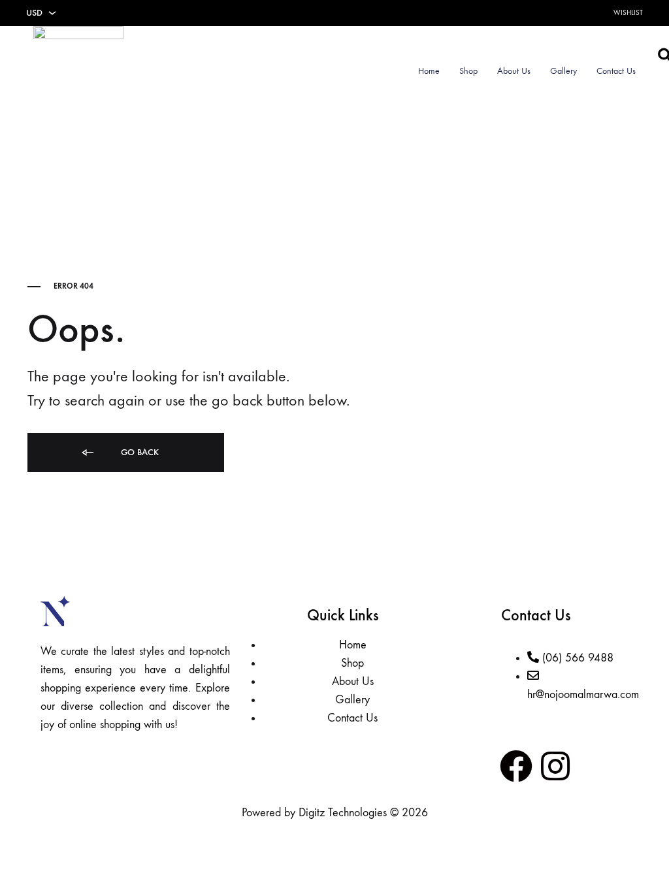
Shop (468, 70)
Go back (138, 452)
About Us (513, 70)
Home (429, 70)
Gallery (563, 70)
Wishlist (628, 12)
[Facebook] (516, 766)
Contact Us (616, 70)
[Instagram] (555, 766)
